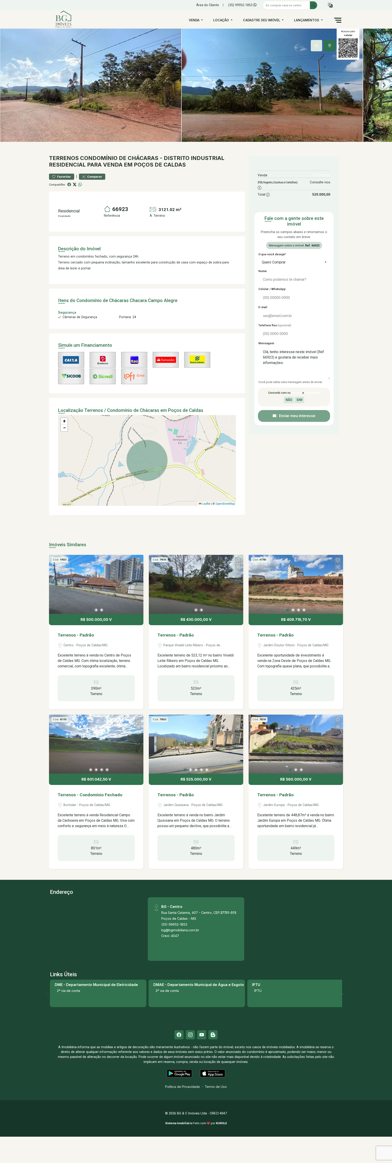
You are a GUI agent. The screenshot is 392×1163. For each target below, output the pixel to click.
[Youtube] (201, 1034)
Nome (262, 271)
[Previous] (56, 584)
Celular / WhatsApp (272, 289)
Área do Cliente (207, 5)
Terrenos (64, 158)
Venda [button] (194, 20)
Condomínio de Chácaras (119, 158)
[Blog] (213, 1034)
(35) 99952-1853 (240, 5)
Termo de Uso (216, 1087)
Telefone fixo (274, 325)
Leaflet (206, 503)
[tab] (316, 45)
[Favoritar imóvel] (138, 560)
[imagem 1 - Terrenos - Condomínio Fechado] (96, 744)
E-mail (262, 307)
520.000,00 (321, 175)
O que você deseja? (272, 254)
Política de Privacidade (182, 1087)
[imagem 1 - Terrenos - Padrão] (96, 584)
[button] (330, 5)
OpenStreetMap (225, 503)
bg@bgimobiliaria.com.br (180, 930)
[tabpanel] (196, 85)
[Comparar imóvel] (138, 567)
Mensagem (266, 343)
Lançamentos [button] (307, 20)
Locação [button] (221, 20)
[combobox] (294, 262)
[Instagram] (190, 1034)
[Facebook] (179, 1034)
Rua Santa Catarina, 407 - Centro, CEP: (198, 913)
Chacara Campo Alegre (153, 300)
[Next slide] (384, 85)
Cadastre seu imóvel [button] (262, 20)
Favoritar (63, 176)
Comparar (94, 176)
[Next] (136, 584)
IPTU (258, 991)
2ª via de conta (68, 991)
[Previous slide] (7, 85)
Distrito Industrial (194, 158)
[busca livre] (313, 5)
